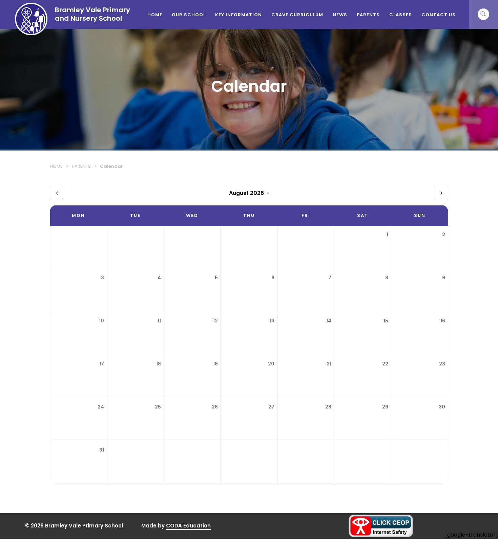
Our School (189, 15)
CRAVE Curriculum (297, 15)
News (340, 15)
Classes (400, 15)
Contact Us (438, 15)
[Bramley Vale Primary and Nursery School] (31, 33)
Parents (368, 15)
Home (154, 15)
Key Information (238, 15)
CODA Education (188, 526)
